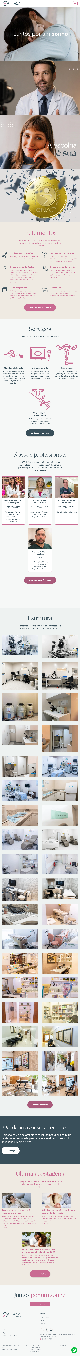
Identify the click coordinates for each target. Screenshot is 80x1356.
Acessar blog (40, 1274)
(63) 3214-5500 (47, 1339)
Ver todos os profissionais (40, 580)
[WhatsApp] (74, 1350)
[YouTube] (51, 1330)
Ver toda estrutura (40, 1104)
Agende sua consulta (40, 1304)
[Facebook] (42, 1330)
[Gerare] (12, 3)
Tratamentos (6, 1330)
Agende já (10, 1150)
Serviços (42, 1323)
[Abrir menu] (75, 3)
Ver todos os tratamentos (40, 307)
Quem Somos (44, 1317)
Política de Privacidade (9, 1336)
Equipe (42, 1320)
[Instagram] (46, 1330)
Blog (3, 1333)
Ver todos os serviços (40, 433)
